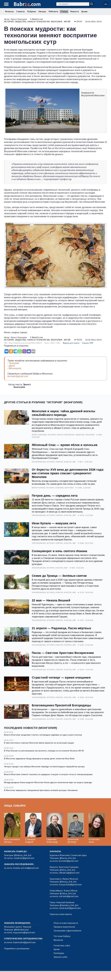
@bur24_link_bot (68, 858)
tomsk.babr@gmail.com (70, 908)
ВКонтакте (15, 368)
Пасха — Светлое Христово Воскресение (63, 653)
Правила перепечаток (64, 927)
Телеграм (14, 363)
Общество (20, 21)
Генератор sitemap (66, 966)
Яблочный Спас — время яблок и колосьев (64, 445)
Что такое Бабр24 (62, 936)
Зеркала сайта (61, 957)
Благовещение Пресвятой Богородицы (61, 705)
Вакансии (58, 940)
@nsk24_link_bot (68, 893)
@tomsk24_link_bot (69, 905)
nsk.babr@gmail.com (68, 896)
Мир (74, 462)
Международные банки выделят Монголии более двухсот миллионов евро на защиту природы (48, 782)
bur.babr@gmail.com (17, 376)
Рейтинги (53, 11)
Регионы (9, 11)
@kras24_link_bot (68, 882)
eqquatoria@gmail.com (24, 932)
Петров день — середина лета (55, 495)
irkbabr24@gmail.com (69, 873)
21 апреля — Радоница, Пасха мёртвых (61, 628)
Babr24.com (37, 19)
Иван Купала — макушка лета (54, 523)
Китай (67, 21)
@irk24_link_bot (67, 870)
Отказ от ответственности (66, 923)
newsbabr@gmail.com (24, 858)
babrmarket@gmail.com (24, 942)
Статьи (64, 11)
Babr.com (27, 4)
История (9, 21)
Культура (67, 462)
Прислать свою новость (61, 914)
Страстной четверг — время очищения (61, 677)
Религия (59, 462)
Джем (12, 366)
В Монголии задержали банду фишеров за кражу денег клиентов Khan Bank (39, 758)
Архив (84, 11)
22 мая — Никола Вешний (51, 600)
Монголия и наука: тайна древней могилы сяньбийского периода (63, 413)
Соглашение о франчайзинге (67, 931)
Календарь (59, 953)
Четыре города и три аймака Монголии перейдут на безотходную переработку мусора (44, 766)
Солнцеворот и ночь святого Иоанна (59, 551)
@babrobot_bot (21, 930)
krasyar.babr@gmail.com (70, 884)
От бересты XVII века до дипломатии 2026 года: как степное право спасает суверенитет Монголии (68, 473)
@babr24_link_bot (22, 855)
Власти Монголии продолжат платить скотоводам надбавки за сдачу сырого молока (43, 735)
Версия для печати (71, 343)
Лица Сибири (15, 805)
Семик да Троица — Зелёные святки (59, 575)
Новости (74, 11)
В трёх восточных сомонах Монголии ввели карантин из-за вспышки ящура (39, 743)
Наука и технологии (38, 21)
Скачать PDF (87, 343)
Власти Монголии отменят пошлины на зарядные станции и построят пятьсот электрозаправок (48, 774)
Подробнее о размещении (16, 948)
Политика (59, 488)
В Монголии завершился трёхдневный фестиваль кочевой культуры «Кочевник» (41, 790)
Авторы (42, 11)
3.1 (20, 966)
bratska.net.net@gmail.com (26, 868)
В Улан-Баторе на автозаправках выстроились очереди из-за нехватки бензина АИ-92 (44, 751)
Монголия (56, 21)
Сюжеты (20, 11)
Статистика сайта (62, 945)
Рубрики (31, 11)
